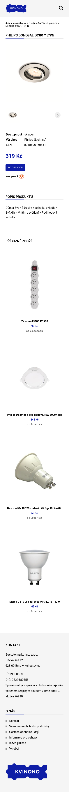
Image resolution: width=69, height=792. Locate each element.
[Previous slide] (11, 115)
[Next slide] (58, 115)
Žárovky (45, 23)
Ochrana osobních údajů (24, 732)
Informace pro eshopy (23, 737)
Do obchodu (15, 167)
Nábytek (21, 23)
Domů (11, 23)
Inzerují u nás (17, 743)
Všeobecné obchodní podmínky (29, 726)
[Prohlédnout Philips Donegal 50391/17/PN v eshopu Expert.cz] (15, 177)
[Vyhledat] (61, 9)
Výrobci (14, 748)
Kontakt (14, 721)
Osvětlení (34, 23)
